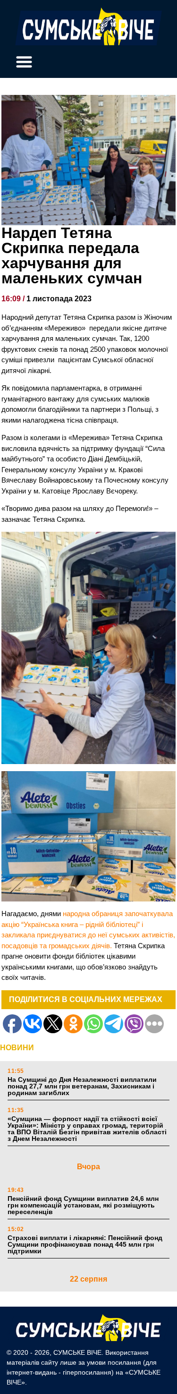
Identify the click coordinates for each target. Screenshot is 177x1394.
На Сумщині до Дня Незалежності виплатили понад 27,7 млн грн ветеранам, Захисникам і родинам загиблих (82, 1086)
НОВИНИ (17, 1048)
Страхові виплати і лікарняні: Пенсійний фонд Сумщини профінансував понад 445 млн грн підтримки (85, 1244)
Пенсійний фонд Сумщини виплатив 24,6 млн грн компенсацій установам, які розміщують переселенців (83, 1205)
